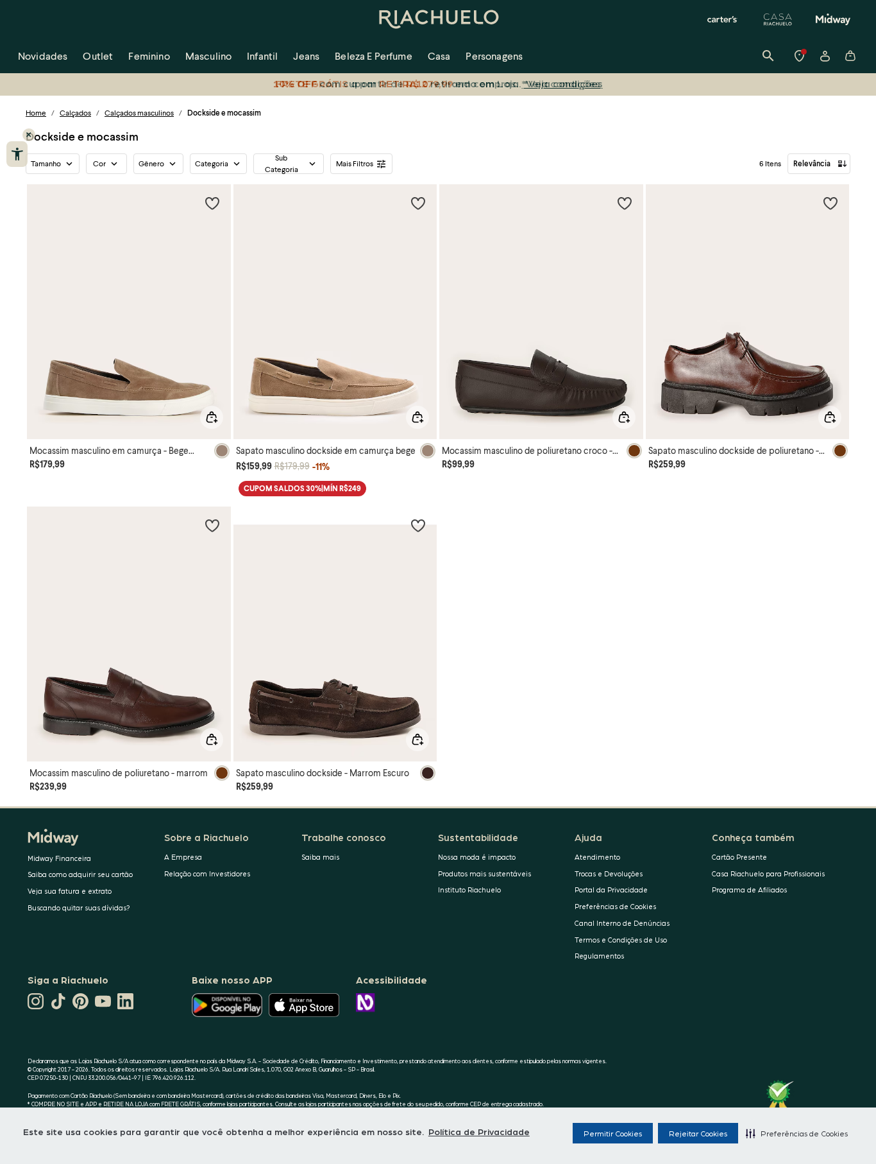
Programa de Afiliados (749, 889)
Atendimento (597, 857)
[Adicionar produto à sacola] (211, 417)
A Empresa (183, 857)
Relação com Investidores (207, 873)
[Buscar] (768, 56)
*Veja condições (563, 83)
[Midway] (833, 19)
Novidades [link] (42, 55)
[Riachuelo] (438, 19)
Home (36, 112)
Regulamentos (599, 955)
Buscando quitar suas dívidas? (79, 907)
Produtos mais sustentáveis (484, 873)
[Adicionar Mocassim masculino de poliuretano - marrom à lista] (212, 525)
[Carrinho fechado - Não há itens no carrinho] (850, 56)
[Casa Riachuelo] (778, 19)
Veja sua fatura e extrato (70, 891)
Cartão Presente (739, 857)
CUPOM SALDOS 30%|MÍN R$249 (302, 488)
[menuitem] (42, 56)
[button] (796, 1133)
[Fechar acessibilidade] (28, 134)
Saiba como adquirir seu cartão (80, 874)
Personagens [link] (494, 55)
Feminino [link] (148, 55)
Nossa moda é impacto (477, 857)
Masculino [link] (208, 55)
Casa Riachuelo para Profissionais (768, 873)
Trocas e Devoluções (609, 873)
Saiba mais (320, 857)
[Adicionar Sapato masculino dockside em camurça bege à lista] (418, 203)
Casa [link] (439, 55)
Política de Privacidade (479, 1131)
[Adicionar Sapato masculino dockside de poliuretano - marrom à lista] (830, 203)
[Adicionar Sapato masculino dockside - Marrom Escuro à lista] (418, 525)
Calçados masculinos (139, 112)
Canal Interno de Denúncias (622, 923)
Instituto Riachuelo (469, 889)
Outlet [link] (98, 55)
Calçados (75, 112)
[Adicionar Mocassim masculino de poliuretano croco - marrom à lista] (624, 203)
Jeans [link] (306, 55)
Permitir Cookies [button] (613, 1133)
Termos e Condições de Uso (621, 939)
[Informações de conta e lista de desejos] (825, 56)
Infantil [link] (262, 55)
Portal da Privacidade (611, 889)
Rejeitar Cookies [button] (698, 1133)
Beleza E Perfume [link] (373, 55)
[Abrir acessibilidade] (17, 154)
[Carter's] (722, 19)
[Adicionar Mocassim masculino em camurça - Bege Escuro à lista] (212, 203)
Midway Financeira (59, 858)
